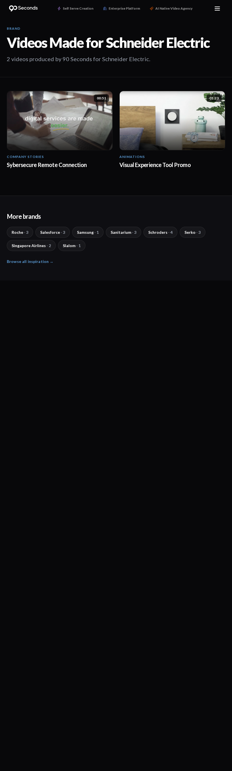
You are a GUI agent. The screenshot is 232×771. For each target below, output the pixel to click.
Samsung (88, 232)
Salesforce (52, 232)
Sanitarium (123, 232)
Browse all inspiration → (30, 261)
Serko (192, 232)
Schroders (160, 232)
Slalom (72, 245)
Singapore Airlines (31, 245)
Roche (20, 232)
